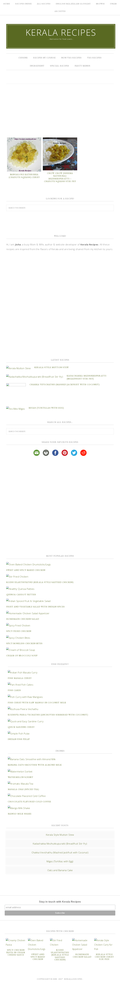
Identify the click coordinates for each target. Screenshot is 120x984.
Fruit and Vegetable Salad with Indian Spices (35, 606)
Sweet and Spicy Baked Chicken (25, 570)
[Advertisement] (60, 110)
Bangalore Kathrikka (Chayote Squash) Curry (24, 176)
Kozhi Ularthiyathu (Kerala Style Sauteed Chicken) (39, 582)
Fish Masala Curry (20, 678)
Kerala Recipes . (73, 979)
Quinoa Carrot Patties (21, 594)
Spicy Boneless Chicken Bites (24, 643)
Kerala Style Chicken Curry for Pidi (104, 956)
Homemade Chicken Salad (22, 619)
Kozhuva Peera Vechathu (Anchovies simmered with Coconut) (48, 714)
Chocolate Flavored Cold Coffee (29, 801)
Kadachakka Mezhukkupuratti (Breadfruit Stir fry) (60, 843)
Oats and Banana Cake (60, 870)
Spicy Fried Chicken (18, 631)
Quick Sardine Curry (21, 727)
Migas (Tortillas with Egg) (46, 408)
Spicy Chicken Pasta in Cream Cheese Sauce (15, 952)
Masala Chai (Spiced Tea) (23, 789)
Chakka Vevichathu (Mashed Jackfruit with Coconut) (65, 384)
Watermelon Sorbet (20, 777)
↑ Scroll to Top (25, 980)
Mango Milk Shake (19, 813)
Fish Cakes (14, 690)
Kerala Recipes (60, 32)
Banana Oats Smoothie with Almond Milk (35, 765)
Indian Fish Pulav (19, 739)
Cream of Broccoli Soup (22, 655)
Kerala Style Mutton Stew (51, 367)
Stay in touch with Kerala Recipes (60, 901)
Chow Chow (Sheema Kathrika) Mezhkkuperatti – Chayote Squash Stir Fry (60, 177)
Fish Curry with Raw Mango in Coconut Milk (37, 702)
